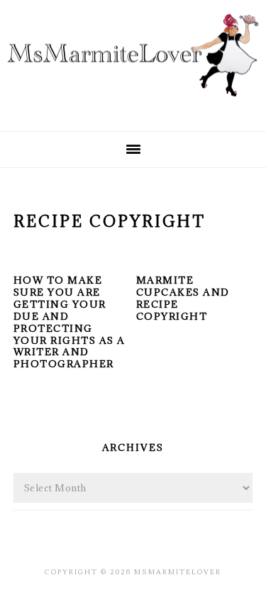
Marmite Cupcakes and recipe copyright (183, 298)
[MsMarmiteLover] (133, 107)
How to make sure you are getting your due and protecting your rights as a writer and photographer (69, 322)
